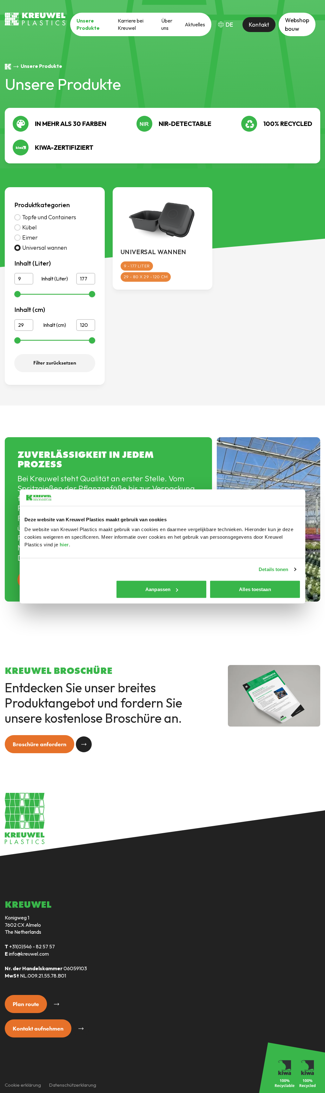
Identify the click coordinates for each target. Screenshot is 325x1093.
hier (64, 544)
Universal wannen (44, 247)
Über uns (166, 24)
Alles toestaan (255, 589)
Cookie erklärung (23, 1085)
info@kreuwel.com (29, 954)
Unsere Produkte (88, 24)
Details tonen (273, 569)
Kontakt (259, 24)
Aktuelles (195, 24)
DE (229, 24)
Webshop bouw (297, 24)
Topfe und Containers (49, 217)
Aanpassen (157, 589)
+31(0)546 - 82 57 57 (32, 946)
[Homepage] (8, 66)
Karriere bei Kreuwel (130, 24)
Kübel (29, 227)
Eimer (30, 237)
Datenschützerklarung (72, 1085)
